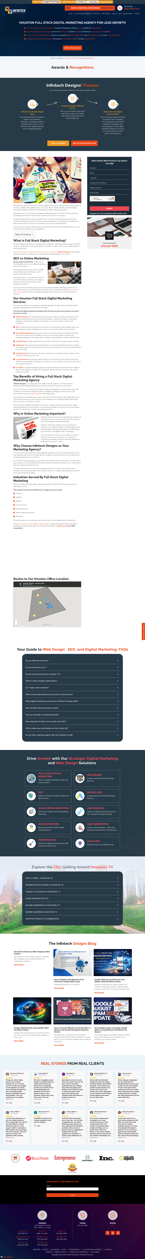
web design (74, 290)
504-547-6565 (109, 245)
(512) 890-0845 (61, 1233)
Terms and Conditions (78, 1252)
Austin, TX (61, 1231)
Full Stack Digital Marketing (82, 13)
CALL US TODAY (58, 143)
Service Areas (127, 13)
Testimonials (74, 1249)
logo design (17, 292)
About (114, 13)
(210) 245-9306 (42, 1239)
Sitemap (49, 1252)
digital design (35, 394)
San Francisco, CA (23, 1237)
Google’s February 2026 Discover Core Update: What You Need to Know (109, 981)
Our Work (55, 1249)
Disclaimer (94, 1252)
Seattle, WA (61, 1237)
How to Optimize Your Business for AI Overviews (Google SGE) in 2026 (69, 981)
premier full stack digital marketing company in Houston (37, 252)
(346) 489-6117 (132, 8)
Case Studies (105, 13)
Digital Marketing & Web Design (89, 8)
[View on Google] (7, 1074)
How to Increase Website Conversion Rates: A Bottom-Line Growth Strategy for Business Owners (72, 1030)
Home (70, 13)
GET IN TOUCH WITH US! (84, 143)
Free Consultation (72, 48)
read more (18, 965)
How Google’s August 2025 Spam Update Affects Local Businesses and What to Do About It (110, 1030)
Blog (120, 13)
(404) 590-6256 (23, 1245)
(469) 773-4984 (42, 1233)
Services (96, 13)
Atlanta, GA (23, 1243)
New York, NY (42, 1243)
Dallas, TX (42, 1231)
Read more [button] (10, 1099)
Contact (137, 13)
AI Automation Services (92, 1249)
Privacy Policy (61, 1252)
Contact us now (61, 526)
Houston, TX (23, 1231)
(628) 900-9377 (23, 1239)
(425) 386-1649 (61, 1239)
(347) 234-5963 (42, 1245)
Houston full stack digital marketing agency (35, 524)
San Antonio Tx (42, 1237)
